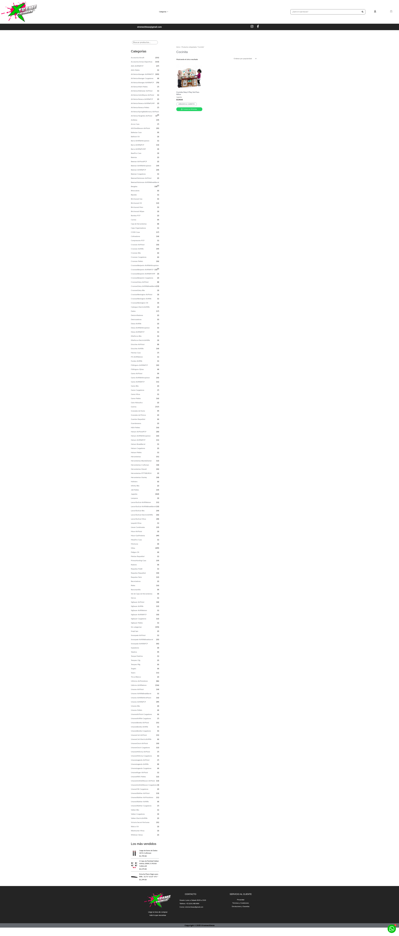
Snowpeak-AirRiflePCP (139, 644)
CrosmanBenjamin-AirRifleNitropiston (145, 265)
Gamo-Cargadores (137, 390)
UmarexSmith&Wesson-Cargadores (144, 785)
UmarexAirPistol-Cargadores (141, 714)
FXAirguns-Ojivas (137, 369)
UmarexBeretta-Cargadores (141, 731)
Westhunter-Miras (137, 831)
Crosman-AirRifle (137, 249)
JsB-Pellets (135, 490)
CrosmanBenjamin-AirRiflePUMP (143, 274)
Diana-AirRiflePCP (137, 332)
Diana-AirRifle (136, 324)
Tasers (133, 673)
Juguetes (134, 494)
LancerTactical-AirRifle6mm (141, 502)
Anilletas (134, 120)
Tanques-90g (135, 664)
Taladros (134, 652)
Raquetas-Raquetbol (138, 573)
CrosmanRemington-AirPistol (141, 294)
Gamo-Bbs (135, 386)
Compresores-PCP (137, 240)
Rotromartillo (136, 590)
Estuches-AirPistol (137, 344)
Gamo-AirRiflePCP (138, 382)
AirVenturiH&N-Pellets (139, 87)
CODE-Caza (135, 232)
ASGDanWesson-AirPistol (140, 128)
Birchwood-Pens (137, 207)
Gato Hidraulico (137, 402)
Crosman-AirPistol (137, 245)
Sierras (133, 598)
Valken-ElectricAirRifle (139, 818)
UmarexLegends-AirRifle (139, 764)
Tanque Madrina (137, 656)
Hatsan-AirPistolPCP (138, 432)
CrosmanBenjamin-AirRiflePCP (142, 269)
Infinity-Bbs (135, 486)
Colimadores (135, 236)
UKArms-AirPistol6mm (139, 681)
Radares (134, 565)
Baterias (134, 157)
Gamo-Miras (135, 394)
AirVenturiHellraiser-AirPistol (141, 91)
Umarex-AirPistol (137, 689)
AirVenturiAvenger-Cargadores (142, 78)
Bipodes (134, 195)
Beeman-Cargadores (138, 174)
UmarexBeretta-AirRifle (139, 727)
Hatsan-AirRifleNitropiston (141, 436)
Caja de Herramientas (139, 224)
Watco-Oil (135, 826)
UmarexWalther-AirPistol (140, 793)
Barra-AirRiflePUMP (138, 149)
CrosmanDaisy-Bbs (138, 290)
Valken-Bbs (135, 810)
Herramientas (136, 457)
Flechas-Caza (136, 353)
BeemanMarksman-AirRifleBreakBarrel (145, 182)
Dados (133, 311)
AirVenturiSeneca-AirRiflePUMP (143, 103)
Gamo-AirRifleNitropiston (140, 378)
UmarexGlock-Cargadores (140, 747)
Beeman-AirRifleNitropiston (141, 166)
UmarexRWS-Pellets (138, 777)
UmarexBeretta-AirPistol (140, 723)
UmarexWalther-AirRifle (140, 801)
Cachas (133, 220)
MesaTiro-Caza (136, 540)
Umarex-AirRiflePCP (138, 702)
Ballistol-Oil (135, 136)
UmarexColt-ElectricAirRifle (141, 739)
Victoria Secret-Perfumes (140, 822)
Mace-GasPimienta (138, 535)
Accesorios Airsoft (137, 57)
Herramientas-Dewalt (139, 469)
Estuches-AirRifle (137, 348)
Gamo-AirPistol (136, 373)
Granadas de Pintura (138, 415)
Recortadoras (136, 581)
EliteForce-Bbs (136, 336)
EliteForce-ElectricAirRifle (140, 340)
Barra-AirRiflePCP (137, 145)
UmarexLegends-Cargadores (141, 768)
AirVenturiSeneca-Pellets (140, 107)
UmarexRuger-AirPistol (139, 772)
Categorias (162, 12)
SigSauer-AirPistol (137, 602)
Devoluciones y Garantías (240, 906)
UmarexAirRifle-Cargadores (141, 718)
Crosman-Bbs (136, 253)
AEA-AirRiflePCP (137, 66)
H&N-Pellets (135, 427)
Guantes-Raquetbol (138, 419)
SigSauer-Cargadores (138, 619)
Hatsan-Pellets (136, 452)
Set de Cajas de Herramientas (141, 594)
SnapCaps (134, 631)
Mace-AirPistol (136, 531)
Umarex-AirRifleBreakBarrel (141, 693)
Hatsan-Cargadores (138, 448)
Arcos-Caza (135, 124)
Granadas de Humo (138, 411)
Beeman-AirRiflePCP (138, 170)
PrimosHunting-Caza (138, 560)
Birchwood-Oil (136, 203)
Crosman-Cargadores (138, 257)
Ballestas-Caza (136, 132)
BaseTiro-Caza (136, 153)
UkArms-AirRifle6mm (139, 685)
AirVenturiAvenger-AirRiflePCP (142, 74)
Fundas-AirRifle (136, 361)
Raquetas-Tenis (136, 577)
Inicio (178, 47)
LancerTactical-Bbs (138, 511)
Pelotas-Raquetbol (137, 556)
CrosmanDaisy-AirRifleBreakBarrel (143, 286)
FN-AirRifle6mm (137, 357)
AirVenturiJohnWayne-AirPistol (142, 95)
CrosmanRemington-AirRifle (141, 299)
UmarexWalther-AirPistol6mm (142, 797)
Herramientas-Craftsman (140, 465)
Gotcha (133, 407)
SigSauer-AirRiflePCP (139, 614)
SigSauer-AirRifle (137, 606)
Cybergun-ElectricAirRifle (140, 307)
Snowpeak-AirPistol (138, 635)
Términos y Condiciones (240, 903)
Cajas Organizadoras (138, 228)
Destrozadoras (136, 319)
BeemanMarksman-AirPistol (141, 178)
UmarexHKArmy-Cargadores (141, 756)
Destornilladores (137, 315)
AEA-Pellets (135, 70)
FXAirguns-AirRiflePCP (139, 365)
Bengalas (134, 186)
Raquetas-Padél (136, 569)
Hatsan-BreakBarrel (138, 444)
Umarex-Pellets (136, 710)
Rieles (133, 585)
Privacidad (240, 900)
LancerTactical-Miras (138, 519)
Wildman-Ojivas (137, 835)
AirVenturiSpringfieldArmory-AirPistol (145, 112)
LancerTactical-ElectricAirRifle (142, 515)
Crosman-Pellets (137, 261)
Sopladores (135, 648)
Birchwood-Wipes (137, 211)
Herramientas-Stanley (139, 477)
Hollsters (134, 481)
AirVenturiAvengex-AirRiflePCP (142, 82)
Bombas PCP (135, 215)
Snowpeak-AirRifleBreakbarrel (142, 639)
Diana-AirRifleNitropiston (140, 328)
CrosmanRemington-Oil (139, 303)
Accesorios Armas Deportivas (141, 62)
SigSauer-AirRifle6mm (139, 610)
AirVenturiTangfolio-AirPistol (141, 116)
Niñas (133, 548)
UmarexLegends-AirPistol (140, 760)
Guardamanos (136, 423)
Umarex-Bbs (135, 706)
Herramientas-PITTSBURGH (141, 473)
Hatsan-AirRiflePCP (138, 440)
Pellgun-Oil (135, 552)
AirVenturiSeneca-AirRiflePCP (142, 99)
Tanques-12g (135, 660)
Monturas (134, 544)
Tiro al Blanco (136, 677)
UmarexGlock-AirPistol (139, 743)
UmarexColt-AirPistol (139, 735)
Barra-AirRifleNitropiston (140, 141)
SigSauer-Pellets (137, 623)
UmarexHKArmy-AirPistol (140, 752)
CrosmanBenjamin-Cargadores (142, 278)
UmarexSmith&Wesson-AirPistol (143, 781)
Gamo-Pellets (136, 398)
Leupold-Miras (136, 523)
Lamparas (134, 498)
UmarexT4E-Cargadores (139, 789)
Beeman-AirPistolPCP (139, 161)
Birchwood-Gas (136, 199)
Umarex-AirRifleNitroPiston (141, 698)
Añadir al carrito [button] (187, 104)
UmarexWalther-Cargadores (141, 806)
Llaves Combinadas (138, 527)
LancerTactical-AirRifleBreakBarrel (143, 506)
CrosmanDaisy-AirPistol (139, 282)
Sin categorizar (136, 627)
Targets (133, 668)
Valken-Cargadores (138, 814)
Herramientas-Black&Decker (141, 461)
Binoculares (135, 191)
